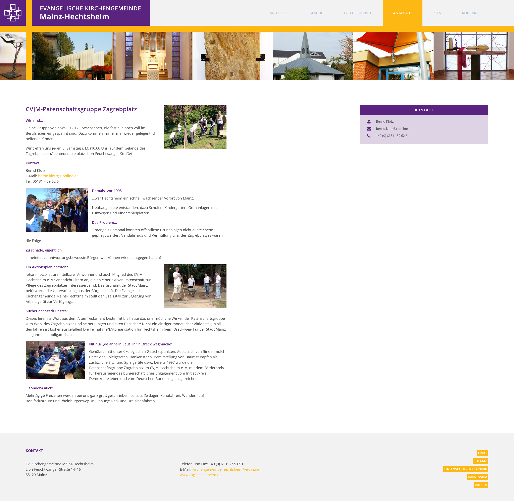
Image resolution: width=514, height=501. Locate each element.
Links (482, 453)
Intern (481, 485)
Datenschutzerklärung (465, 469)
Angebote (402, 12)
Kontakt (470, 12)
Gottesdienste (358, 12)
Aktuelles (279, 12)
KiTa (437, 12)
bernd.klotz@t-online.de (58, 175)
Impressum (477, 477)
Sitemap (480, 461)
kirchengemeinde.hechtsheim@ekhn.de (225, 469)
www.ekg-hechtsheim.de (200, 474)
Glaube (316, 12)
